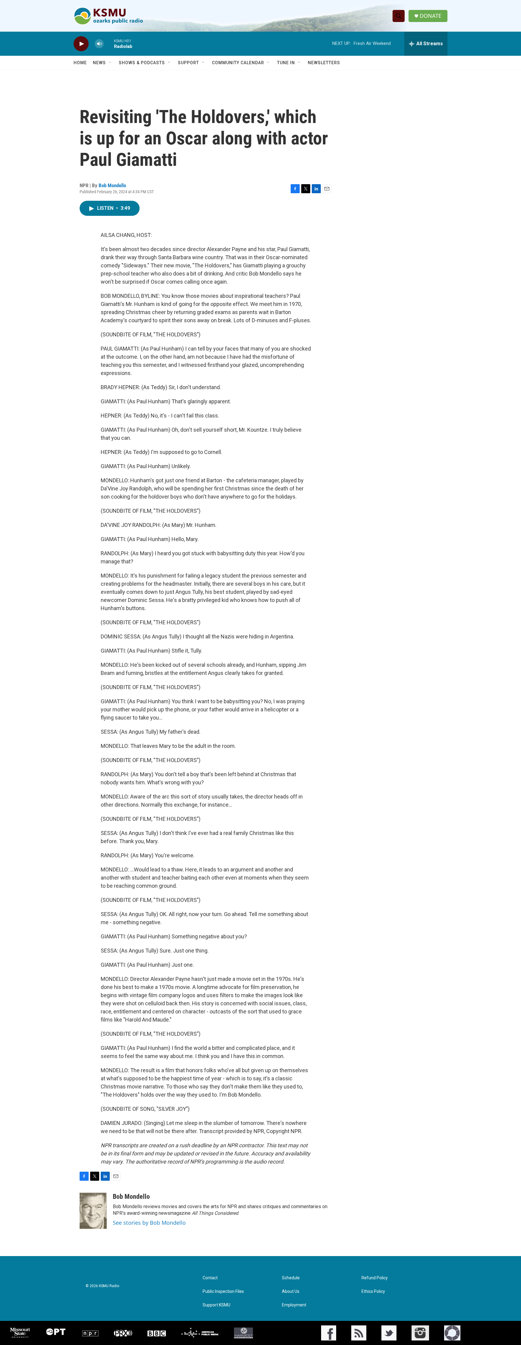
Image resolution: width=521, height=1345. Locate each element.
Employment (294, 1305)
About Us (290, 1291)
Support (188, 62)
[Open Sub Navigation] (110, 62)
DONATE (430, 16)
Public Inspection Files (223, 1291)
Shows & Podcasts (142, 62)
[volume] (99, 44)
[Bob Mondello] (93, 1211)
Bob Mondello (112, 185)
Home (80, 62)
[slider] (109, 43)
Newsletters (324, 62)
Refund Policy (375, 1278)
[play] (81, 43)
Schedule (291, 1278)
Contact (210, 1278)
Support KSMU (216, 1305)
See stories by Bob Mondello (149, 1222)
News (99, 62)
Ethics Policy (373, 1291)
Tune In (286, 62)
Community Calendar (238, 62)
